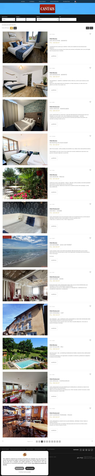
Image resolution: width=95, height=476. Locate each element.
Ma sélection (66, 1)
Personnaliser (19, 468)
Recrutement (42, 1)
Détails (54, 56)
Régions (38, 16)
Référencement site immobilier (89, 458)
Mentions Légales (5, 449)
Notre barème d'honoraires (40, 449)
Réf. (60, 16)
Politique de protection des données (17, 449)
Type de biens (4, 16)
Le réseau (32, 1)
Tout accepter (30, 468)
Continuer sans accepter (25, 472)
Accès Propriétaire (51, 449)
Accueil (23, 1)
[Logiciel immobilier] (80, 457)
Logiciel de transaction (88, 456)
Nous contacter (54, 1)
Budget (17, 16)
